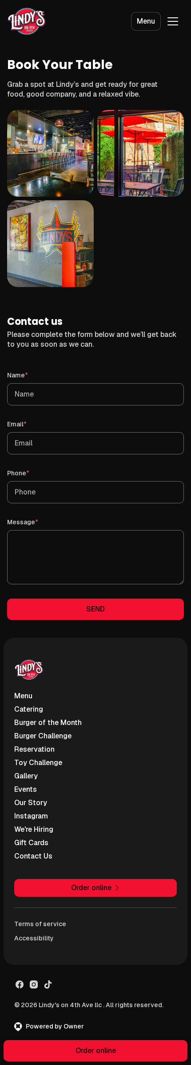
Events (25, 789)
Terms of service (40, 924)
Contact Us (33, 856)
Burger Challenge (43, 736)
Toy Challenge (38, 762)
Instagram (31, 816)
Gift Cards (31, 842)
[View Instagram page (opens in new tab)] (33, 984)
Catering (28, 709)
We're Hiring (33, 829)
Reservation (34, 749)
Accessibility (34, 938)
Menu (146, 21)
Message (35, 522)
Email (29, 424)
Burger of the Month (48, 722)
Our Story (30, 802)
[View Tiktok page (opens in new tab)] (48, 984)
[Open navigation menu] (173, 21)
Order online (96, 1050)
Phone (31, 473)
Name (30, 375)
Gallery (26, 776)
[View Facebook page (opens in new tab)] (19, 984)
